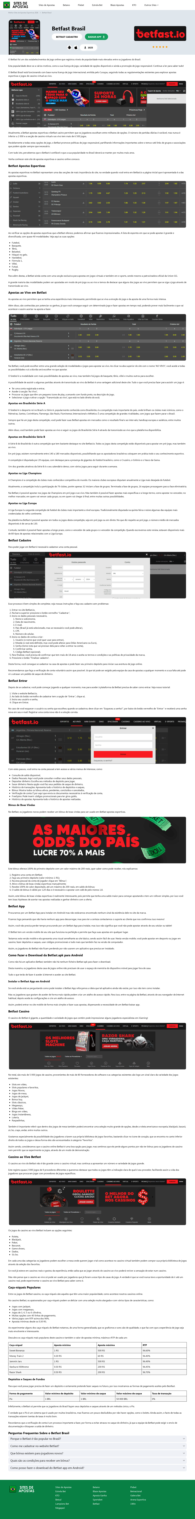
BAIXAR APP (94, 36)
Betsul (58, 1499)
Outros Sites (150, 4)
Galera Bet (135, 1495)
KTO (134, 4)
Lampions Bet (62, 1503)
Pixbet (81, 4)
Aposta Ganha (100, 1495)
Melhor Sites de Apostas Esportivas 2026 (23, 12)
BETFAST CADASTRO (67, 36)
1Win (133, 1503)
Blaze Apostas (117, 4)
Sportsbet (97, 1499)
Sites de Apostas (47, 4)
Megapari (60, 1507)
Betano (66, 4)
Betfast (96, 1503)
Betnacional (136, 1491)
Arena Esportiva (138, 1499)
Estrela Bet (97, 4)
